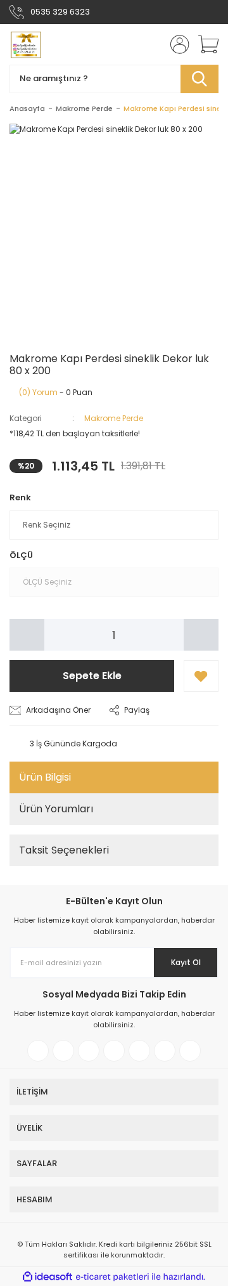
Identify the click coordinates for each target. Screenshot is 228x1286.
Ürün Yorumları (56, 809)
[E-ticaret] (112, 1276)
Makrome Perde (113, 418)
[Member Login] (176, 44)
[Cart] (203, 44)
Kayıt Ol (186, 962)
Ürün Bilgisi (45, 777)
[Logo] (25, 44)
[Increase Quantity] (201, 635)
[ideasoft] (47, 1277)
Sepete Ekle (92, 675)
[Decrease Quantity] (27, 635)
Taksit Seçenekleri (64, 850)
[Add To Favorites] (201, 676)
